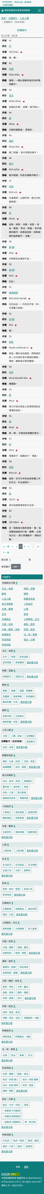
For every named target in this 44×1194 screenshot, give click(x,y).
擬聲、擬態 (8, 1090)
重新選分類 (32, 662)
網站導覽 (27, 2)
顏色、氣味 (23, 1073)
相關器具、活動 (31, 1017)
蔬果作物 (7, 716)
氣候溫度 (24, 656)
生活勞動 (32, 864)
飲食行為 (28, 889)
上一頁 (6, 546)
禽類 (13, 690)
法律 (5, 1055)
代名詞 (6, 1140)
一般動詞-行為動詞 (12, 1110)
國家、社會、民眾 (11, 761)
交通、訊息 (7, 624)
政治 (13, 1055)
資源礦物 (19, 662)
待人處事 (32, 928)
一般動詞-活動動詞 (12, 1121)
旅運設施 (7, 952)
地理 (13, 656)
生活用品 (19, 864)
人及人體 (24, 18)
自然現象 (7, 662)
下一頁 (6, 552)
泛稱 (5, 735)
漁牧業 (16, 786)
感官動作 (30, 741)
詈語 (26, 1104)
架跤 (11, 372)
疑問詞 (29, 1146)
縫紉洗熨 (32, 908)
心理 (26, 608)
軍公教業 (22, 792)
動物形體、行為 (10, 701)
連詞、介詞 (8, 1146)
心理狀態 (7, 850)
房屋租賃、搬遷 (10, 972)
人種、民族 (16, 735)
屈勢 (11, 467)
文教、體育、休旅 (11, 629)
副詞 (20, 1146)
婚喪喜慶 (7, 928)
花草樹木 (19, 716)
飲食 (26, 614)
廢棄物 (27, 870)
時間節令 (7, 676)
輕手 (11, 163)
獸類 (5, 690)
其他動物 (30, 696)
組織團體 (7, 766)
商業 (26, 786)
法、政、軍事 (30, 634)
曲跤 (11, 140)
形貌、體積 (8, 1073)
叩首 (11, 186)
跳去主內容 (19, 2)
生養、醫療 (7, 608)
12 (38, 546)
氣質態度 (19, 817)
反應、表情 (8, 747)
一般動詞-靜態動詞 (12, 1116)
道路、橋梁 (23, 947)
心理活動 (19, 850)
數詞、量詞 (33, 1140)
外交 (30, 1055)
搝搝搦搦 (13, 292)
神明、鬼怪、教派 (11, 1012)
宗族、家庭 (29, 761)
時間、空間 (29, 588)
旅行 (20, 998)
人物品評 (28, 603)
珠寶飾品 (19, 908)
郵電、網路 (20, 952)
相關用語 (24, 798)
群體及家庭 (29, 598)
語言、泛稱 (29, 639)
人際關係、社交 (31, 619)
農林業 (6, 786)
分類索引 (12, 18)
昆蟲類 (6, 696)
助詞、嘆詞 (18, 1140)
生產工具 (7, 870)
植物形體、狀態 (10, 721)
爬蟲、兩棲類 (26, 690)
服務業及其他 (9, 798)
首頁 (3, 18)
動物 (4, 593)
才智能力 (7, 812)
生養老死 (7, 832)
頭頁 (26, 1166)
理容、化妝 (8, 914)
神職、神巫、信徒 (11, 1017)
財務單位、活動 (22, 1036)
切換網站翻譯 (8, 4)
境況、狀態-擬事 (30, 1079)
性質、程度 (28, 1085)
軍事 (22, 1055)
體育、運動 (23, 992)
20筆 (15, 566)
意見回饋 (5, 1174)
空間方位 (19, 676)
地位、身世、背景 (11, 781)
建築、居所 (29, 624)
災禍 (17, 870)
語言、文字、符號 (11, 1104)
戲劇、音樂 (8, 992)
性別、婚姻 (20, 766)
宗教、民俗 (29, 629)
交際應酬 (19, 928)
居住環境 (24, 967)
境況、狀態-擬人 (10, 1079)
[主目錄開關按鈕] (39, 10)
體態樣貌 (7, 817)
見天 (11, 95)
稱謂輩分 (28, 781)
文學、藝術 (23, 986)
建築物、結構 (9, 967)
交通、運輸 (8, 947)
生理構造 (30, 735)
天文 (5, 656)
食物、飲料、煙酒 (11, 889)
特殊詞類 (6, 644)
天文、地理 (7, 588)
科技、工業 (8, 792)
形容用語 (6, 639)
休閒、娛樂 (8, 998)
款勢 (11, 341)
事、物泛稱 (30, 1121)
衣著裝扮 (6, 619)
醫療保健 (32, 832)
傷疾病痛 (19, 832)
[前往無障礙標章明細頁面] (15, 1174)
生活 (4, 614)
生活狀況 (7, 864)
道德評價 (32, 812)
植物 (26, 593)
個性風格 (19, 812)
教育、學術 (8, 986)
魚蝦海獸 (17, 696)
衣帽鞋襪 (7, 908)
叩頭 (11, 68)
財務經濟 (6, 634)
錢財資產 (7, 1036)
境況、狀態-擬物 (10, 1085)
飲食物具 (7, 894)
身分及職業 (7, 603)
